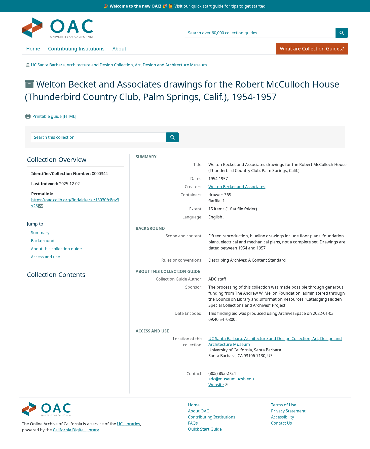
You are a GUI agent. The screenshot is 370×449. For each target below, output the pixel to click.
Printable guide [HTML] (54, 116)
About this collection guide (56, 248)
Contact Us (281, 423)
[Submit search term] (342, 33)
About (119, 48)
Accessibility (282, 417)
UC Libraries (128, 424)
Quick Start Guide (205, 429)
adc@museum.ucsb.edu (231, 379)
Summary (40, 232)
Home (33, 48)
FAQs (193, 423)
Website (216, 384)
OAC (58, 28)
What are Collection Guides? (312, 48)
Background (42, 240)
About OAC (198, 411)
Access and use (45, 257)
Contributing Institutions (76, 48)
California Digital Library (76, 430)
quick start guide (207, 6)
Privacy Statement (288, 411)
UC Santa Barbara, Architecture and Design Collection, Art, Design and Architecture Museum (119, 65)
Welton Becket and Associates (236, 186)
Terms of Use (283, 405)
